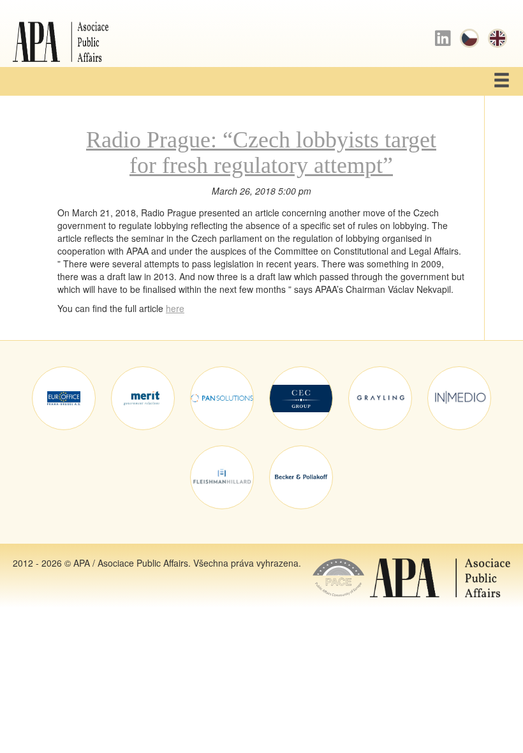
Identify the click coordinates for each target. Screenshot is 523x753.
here (175, 308)
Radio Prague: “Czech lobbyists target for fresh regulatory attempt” (261, 152)
